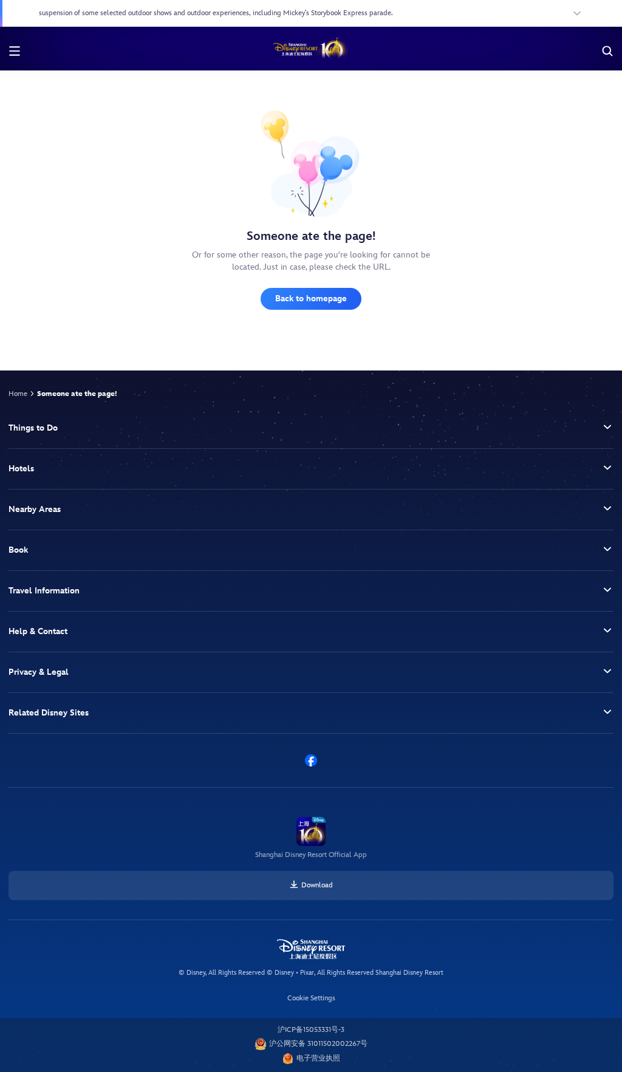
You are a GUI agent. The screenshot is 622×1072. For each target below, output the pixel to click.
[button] (311, 428)
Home (18, 393)
